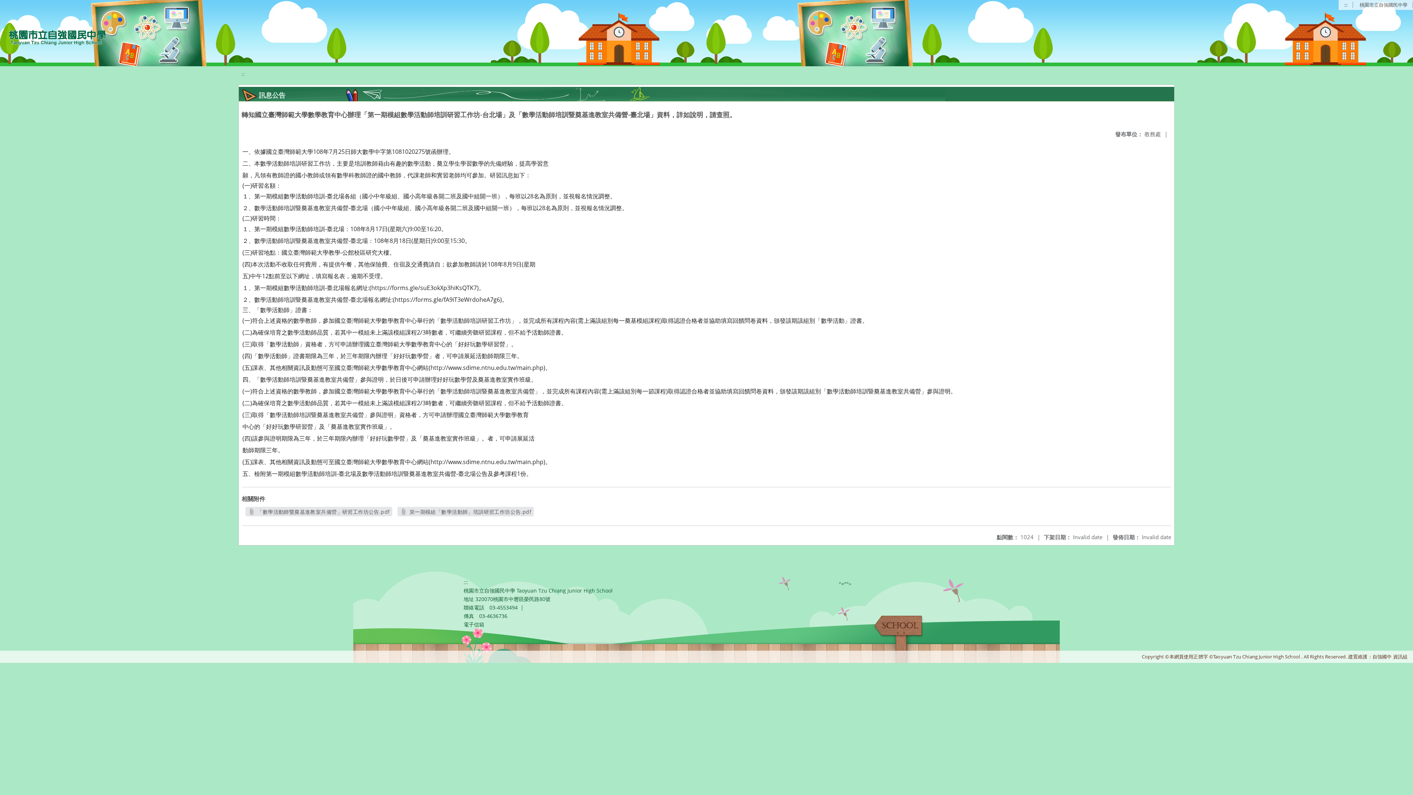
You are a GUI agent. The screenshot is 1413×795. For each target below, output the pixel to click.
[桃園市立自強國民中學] (54, 37)
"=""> (845, 583)
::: (1346, 4)
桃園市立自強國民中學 (1383, 4)
